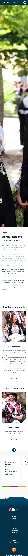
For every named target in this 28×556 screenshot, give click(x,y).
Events (14, 540)
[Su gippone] (6, 331)
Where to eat (14, 532)
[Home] (5, 2)
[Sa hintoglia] (16, 415)
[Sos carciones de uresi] (11, 420)
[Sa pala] (19, 330)
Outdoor (14, 516)
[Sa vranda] (14, 337)
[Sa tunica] (23, 341)
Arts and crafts (14, 522)
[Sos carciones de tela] (17, 422)
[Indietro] (11, 378)
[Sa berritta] (16, 398)
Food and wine (14, 520)
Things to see (14, 528)
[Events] (21, 2)
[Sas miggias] (5, 422)
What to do (14, 534)
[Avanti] (16, 378)
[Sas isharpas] (6, 341)
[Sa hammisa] (13, 329)
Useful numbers (14, 542)
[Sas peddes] (17, 407)
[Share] (14, 450)
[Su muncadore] (9, 319)
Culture (4, 232)
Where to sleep (14, 530)
